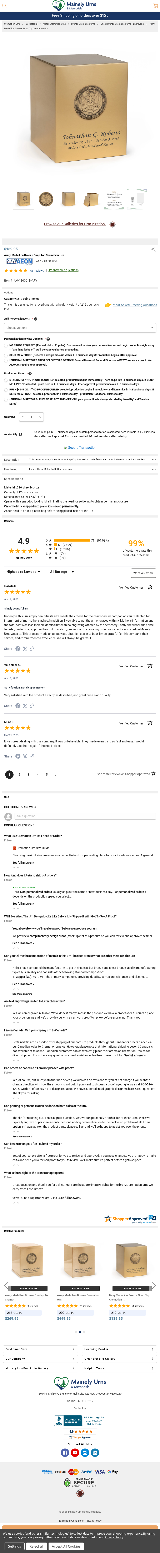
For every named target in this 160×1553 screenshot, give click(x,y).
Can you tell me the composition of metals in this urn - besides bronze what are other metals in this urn (69, 956)
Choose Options (28, 1289)
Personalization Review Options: (25, 338)
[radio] (80, 540)
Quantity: (9, 416)
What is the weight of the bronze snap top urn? (34, 1172)
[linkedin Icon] (95, 1452)
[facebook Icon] (65, 1452)
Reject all (37, 1546)
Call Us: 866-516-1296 (80, 1401)
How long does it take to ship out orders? (30, 875)
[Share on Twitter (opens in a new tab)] (25, 649)
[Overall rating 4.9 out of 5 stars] (16, 271)
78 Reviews (37, 270)
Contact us (80, 1408)
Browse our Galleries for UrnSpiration (75, 224)
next (153, 1285)
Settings (14, 1546)
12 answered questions (64, 270)
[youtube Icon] (75, 1452)
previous (6, 1285)
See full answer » (23, 862)
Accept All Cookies (66, 1546)
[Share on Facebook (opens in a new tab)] (17, 649)
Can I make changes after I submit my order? (33, 1143)
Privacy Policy (93, 1520)
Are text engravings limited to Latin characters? (34, 1001)
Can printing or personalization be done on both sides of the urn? (45, 1106)
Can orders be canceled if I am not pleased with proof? (39, 1068)
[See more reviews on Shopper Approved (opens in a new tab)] (32, 649)
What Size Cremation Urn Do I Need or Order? (33, 836)
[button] (14, 867)
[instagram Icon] (85, 1452)
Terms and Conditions (71, 1520)
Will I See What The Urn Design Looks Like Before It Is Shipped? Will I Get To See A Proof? (60, 916)
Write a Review (143, 573)
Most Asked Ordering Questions (134, 305)
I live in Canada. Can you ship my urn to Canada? (35, 1030)
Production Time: (16, 373)
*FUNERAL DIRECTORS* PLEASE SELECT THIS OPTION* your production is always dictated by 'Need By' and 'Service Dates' (79, 401)
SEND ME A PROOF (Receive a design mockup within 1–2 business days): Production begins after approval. (73, 355)
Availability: (11, 434)
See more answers (22, 994)
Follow (8, 840)
